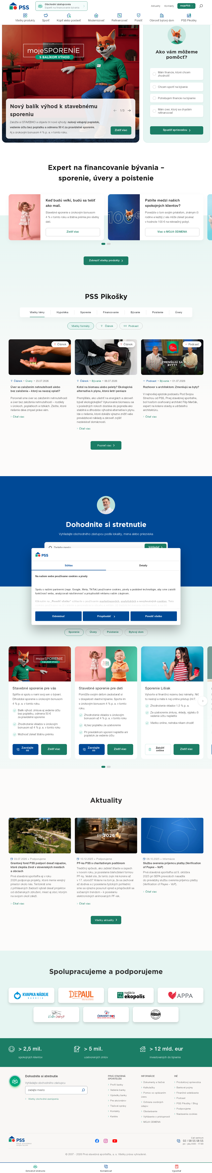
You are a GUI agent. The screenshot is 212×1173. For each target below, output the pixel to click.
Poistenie (157, 312)
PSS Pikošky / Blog (187, 1103)
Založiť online (160, 749)
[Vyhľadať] (83, 1090)
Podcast (134, 325)
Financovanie (111, 312)
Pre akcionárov (118, 1100)
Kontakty (115, 1111)
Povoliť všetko (153, 616)
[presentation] (202, 701)
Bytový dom (136, 632)
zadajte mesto (36, 1089)
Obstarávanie (150, 1111)
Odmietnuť (58, 616)
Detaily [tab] (143, 565)
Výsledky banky (118, 1095)
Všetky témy (37, 312)
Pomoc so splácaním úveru (153, 1094)
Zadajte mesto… (64, 547)
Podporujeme (184, 1108)
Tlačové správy (118, 1106)
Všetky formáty (81, 325)
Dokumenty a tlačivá (154, 1082)
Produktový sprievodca (189, 1082)
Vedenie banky (118, 1090)
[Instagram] (106, 1141)
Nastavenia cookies (187, 1114)
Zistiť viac (121, 130)
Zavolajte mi (27, 749)
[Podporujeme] (31, 995)
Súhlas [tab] (69, 565)
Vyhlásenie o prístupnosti (156, 1116)
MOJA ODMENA (152, 1122)
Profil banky (116, 1084)
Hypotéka (62, 312)
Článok (109, 325)
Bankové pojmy (185, 1087)
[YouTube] (114, 1141)
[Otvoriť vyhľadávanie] (199, 6)
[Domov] (19, 6)
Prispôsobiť (104, 616)
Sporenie (85, 312)
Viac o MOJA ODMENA (172, 232)
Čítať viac (18, 416)
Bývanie (135, 312)
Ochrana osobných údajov (152, 1104)
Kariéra (114, 1116)
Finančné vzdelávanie (188, 1092)
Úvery (178, 312)
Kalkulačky (149, 1087)
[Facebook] (97, 1141)
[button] (103, 244)
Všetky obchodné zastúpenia (43, 1099)
